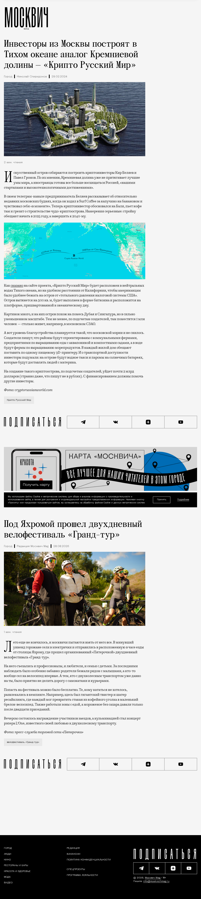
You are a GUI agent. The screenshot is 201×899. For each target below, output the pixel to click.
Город (8, 76)
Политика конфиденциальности (89, 860)
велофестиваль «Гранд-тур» (23, 742)
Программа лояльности (82, 875)
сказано (17, 285)
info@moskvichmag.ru (156, 881)
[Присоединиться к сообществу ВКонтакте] (115, 422)
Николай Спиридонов (32, 76)
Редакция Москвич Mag (33, 546)
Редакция (73, 848)
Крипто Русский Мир (19, 400)
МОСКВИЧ (26, 17)
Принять (161, 500)
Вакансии (73, 854)
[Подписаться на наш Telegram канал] (83, 422)
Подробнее (183, 500)
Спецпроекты (76, 869)
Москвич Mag (153, 878)
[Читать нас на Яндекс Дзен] (148, 422)
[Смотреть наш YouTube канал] (180, 422)
